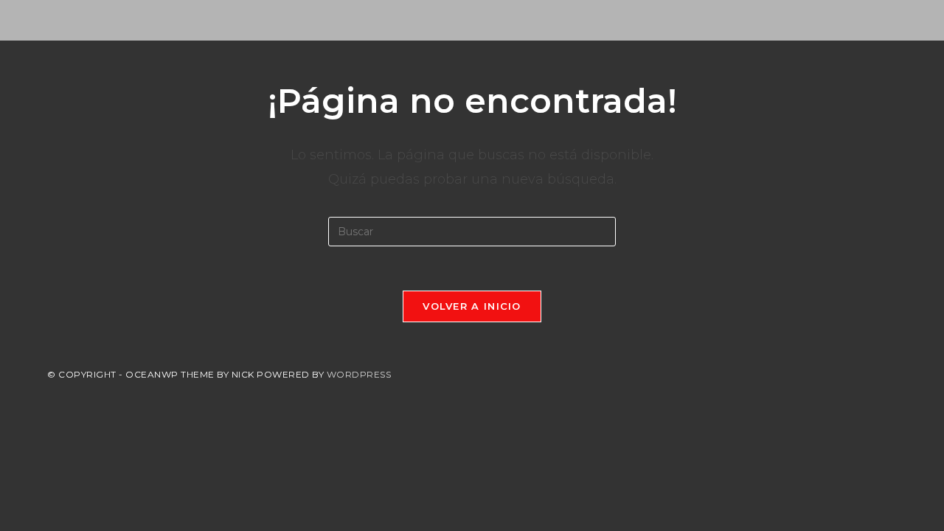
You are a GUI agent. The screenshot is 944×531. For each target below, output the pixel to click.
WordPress (359, 374)
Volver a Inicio (472, 306)
